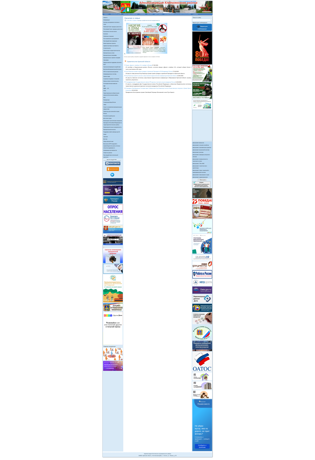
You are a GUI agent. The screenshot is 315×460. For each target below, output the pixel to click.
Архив (104, 134)
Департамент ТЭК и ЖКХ (198, 163)
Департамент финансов (198, 142)
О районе (195, 14)
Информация (106, 20)
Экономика (106, 60)
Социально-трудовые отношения (111, 78)
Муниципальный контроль (109, 129)
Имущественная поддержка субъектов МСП (112, 63)
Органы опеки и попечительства (111, 81)
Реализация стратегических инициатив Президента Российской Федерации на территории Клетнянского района (112, 122)
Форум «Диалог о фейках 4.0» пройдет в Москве (139, 65)
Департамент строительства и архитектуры (200, 167)
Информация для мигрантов (110, 150)
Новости (105, 17)
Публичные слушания (108, 36)
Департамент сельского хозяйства (201, 145)
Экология (105, 136)
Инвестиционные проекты (109, 43)
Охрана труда (106, 76)
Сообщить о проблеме (202, 446)
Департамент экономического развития (202, 147)
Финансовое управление (130, 14)
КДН (104, 86)
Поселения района (116, 14)
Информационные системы (109, 74)
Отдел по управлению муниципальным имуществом (112, 108)
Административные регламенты (111, 45)
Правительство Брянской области (138, 61)
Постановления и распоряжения (111, 38)
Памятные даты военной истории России (111, 112)
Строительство (107, 48)
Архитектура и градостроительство (111, 50)
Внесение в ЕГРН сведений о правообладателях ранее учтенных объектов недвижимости (111, 146)
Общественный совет (108, 141)
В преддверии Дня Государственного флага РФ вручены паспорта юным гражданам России (150, 82)
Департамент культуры (198, 152)
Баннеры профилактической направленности (148, 20)
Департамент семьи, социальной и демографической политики (201, 171)
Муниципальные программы (110, 55)
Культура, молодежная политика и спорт (111, 23)
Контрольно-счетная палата (110, 31)
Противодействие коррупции (110, 41)
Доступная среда (107, 118)
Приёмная (142, 14)
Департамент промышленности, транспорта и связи (200, 160)
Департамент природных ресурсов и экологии (201, 155)
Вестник (105, 139)
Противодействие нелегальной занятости (110, 156)
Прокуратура (106, 100)
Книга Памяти (158, 14)
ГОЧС (104, 90)
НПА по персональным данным (110, 71)
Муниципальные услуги (108, 53)
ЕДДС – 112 (106, 88)
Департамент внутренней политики (201, 150)
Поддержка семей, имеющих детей (111, 132)
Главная (106, 14)
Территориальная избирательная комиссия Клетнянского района (111, 94)
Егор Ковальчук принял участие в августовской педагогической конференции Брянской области (151, 75)
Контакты (150, 14)
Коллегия (105, 33)
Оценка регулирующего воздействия (112, 66)
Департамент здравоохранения (200, 177)
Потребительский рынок (109, 116)
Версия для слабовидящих (203, 28)
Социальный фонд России (109, 102)
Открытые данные (107, 152)
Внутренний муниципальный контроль (112, 69)
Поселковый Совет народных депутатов (112, 29)
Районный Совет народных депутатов (112, 26)
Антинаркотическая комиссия (110, 83)
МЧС (104, 97)
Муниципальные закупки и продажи (111, 57)
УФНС (104, 104)
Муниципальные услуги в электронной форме (177, 14)
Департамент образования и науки (201, 174)
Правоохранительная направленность (112, 127)
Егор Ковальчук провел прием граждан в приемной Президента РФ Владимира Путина (149, 71)
